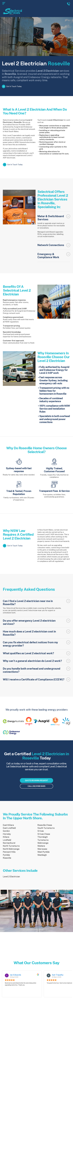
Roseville (7, 858)
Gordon (6, 831)
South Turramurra (45, 828)
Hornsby (7, 834)
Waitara (41, 846)
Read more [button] (50, 993)
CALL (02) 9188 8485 (36, 786)
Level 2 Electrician (11, 876)
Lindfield (7, 840)
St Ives (40, 831)
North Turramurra (11, 846)
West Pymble (43, 852)
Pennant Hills (9, 852)
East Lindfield (9, 828)
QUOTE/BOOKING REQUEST (36, 780)
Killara (6, 837)
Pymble (6, 855)
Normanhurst (9, 843)
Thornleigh (42, 837)
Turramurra (42, 840)
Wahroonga (42, 843)
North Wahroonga (11, 849)
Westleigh (42, 855)
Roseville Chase (44, 825)
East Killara (8, 825)
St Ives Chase (43, 834)
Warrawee (42, 849)
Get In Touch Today (14, 86)
